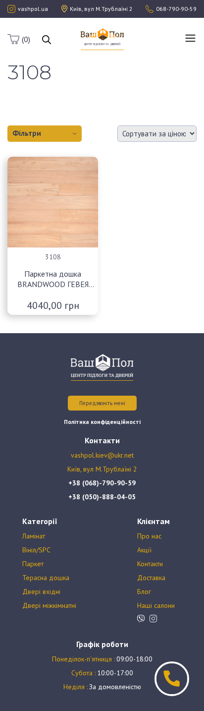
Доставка (151, 577)
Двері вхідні (41, 591)
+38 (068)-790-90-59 (102, 482)
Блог (144, 591)
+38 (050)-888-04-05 (102, 496)
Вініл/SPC (36, 549)
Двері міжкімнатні (49, 605)
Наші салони (156, 605)
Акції (144, 549)
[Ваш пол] (102, 33)
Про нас (149, 536)
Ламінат (33, 536)
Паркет (33, 563)
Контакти (150, 563)
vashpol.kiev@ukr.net (102, 455)
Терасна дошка (45, 577)
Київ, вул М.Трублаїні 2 (102, 469)
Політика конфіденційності (102, 421)
